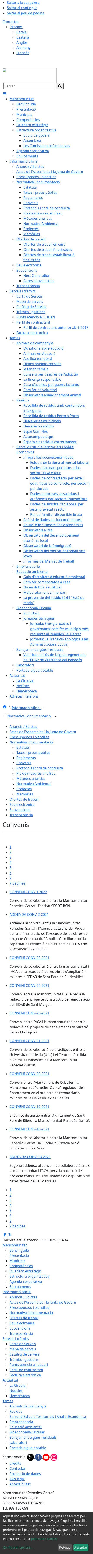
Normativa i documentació (29, 716)
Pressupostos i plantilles (29, 737)
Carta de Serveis (23, 1343)
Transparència (21, 814)
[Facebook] (39, 1456)
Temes (8, 1401)
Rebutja (65, 1547)
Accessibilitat (20, 1484)
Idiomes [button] (16, 26)
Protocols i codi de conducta (39, 768)
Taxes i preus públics (33, 752)
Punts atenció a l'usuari (29, 1364)
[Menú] (5, 93)
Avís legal (17, 1479)
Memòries (24, 794)
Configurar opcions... (18, 1547)
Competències (21, 1266)
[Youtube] (46, 1456)
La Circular (18, 1385)
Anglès (21, 42)
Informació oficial (26, 708)
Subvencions (20, 809)
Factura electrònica (25, 1375)
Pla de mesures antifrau (36, 773)
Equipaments (20, 1286)
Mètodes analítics (30, 778)
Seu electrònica (22, 804)
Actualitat (10, 1380)
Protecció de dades (25, 1473)
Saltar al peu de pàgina (25, 13)
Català (21, 32)
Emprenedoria (21, 1421)
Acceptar (80, 1547)
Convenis (23, 763)
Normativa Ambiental (33, 783)
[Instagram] (53, 1456)
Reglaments (26, 757)
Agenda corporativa (26, 1281)
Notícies (16, 1390)
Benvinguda (19, 1250)
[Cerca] (60, 86)
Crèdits (15, 1463)
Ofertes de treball (24, 799)
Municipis (17, 1260)
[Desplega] (45, 708)
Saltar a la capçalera (23, 2)
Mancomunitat (15, 1245)
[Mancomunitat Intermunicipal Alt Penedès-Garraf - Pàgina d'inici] (30, 75)
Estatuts (23, 747)
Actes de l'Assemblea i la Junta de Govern (43, 731)
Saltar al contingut (22, 7)
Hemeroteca (20, 1395)
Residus (16, 1411)
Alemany (23, 47)
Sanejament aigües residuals (33, 1437)
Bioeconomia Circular (27, 1432)
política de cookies (44, 1539)
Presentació (19, 1255)
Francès (22, 52)
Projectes (24, 789)
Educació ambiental (26, 1427)
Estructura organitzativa (29, 1276)
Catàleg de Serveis (24, 1354)
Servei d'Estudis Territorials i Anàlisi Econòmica (48, 1416)
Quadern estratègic (26, 1271)
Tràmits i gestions (24, 1359)
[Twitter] (31, 1456)
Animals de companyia (28, 1406)
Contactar (11, 21)
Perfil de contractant (26, 1369)
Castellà (22, 37)
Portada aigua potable (28, 1447)
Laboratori (18, 1442)
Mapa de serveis (23, 1349)
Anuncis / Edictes (23, 726)
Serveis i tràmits (16, 1338)
